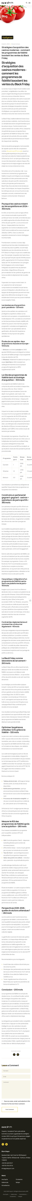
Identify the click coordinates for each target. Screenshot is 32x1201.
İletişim (18, 1182)
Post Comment (10, 1109)
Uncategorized (7, 37)
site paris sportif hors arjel (14, 151)
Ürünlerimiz (19, 1179)
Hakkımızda (5, 1182)
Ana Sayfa (5, 1179)
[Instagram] (14, 1054)
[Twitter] (18, 1054)
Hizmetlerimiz (6, 1185)
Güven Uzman (15, 44)
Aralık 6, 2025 (6, 44)
